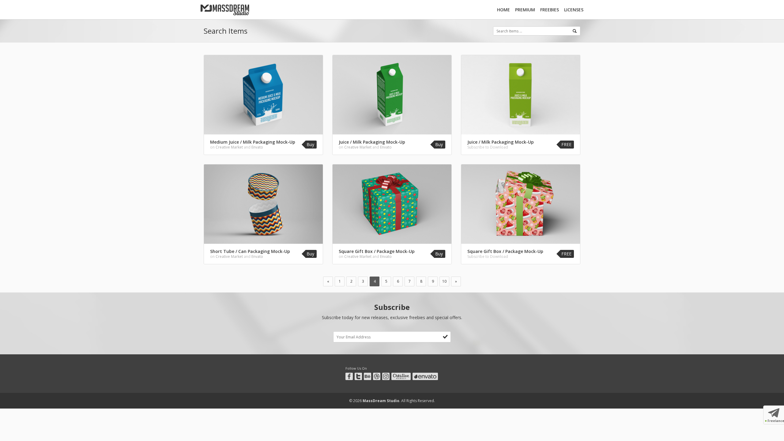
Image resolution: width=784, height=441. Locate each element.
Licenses (573, 10)
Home (503, 10)
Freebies (549, 10)
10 (444, 281)
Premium (525, 10)
